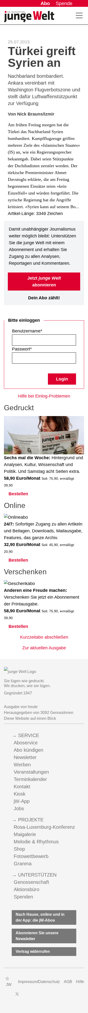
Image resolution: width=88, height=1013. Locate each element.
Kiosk (19, 794)
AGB (68, 982)
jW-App (22, 801)
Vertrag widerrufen (33, 951)
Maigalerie (25, 834)
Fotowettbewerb (31, 856)
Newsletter (25, 757)
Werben (22, 764)
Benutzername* (27, 331)
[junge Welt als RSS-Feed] (51, 996)
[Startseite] (29, 16)
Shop (19, 849)
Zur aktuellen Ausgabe (44, 647)
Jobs (19, 808)
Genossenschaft (31, 882)
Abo (45, 3)
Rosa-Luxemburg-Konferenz (44, 827)
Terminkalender (30, 779)
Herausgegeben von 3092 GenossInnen (38, 713)
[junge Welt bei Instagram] (25, 996)
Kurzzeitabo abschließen (44, 637)
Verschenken (25, 572)
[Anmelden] (80, 3)
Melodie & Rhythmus (36, 841)
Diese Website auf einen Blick (30, 718)
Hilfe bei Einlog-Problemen (44, 396)
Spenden (23, 896)
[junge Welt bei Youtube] (33, 996)
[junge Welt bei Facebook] (9, 996)
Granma (23, 863)
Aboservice (26, 742)
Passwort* (22, 349)
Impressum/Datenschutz (39, 982)
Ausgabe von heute (21, 707)
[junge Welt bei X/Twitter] (17, 996)
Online (14, 505)
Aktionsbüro (26, 889)
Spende (64, 3)
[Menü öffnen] (79, 15)
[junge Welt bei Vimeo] (42, 996)
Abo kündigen (28, 750)
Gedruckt (19, 408)
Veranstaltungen (31, 772)
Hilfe (80, 982)
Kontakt (22, 786)
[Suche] (68, 15)
